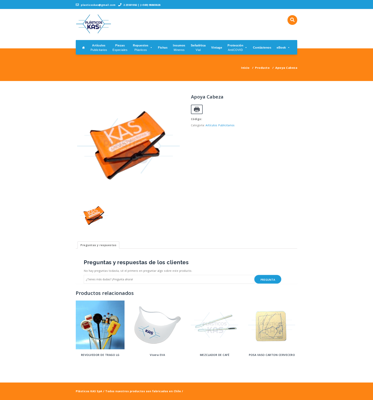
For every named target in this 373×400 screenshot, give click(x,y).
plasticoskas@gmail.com (97, 5)
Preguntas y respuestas (98, 245)
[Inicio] (83, 47)
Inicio (245, 68)
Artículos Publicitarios (220, 125)
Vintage (216, 47)
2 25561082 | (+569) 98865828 (141, 5)
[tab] (98, 245)
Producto (262, 68)
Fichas (162, 47)
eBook (281, 47)
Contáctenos (262, 47)
